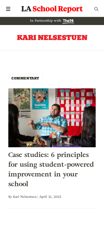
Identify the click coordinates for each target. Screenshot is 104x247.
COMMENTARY (25, 78)
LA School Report (52, 8)
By (10, 196)
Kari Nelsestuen (25, 196)
